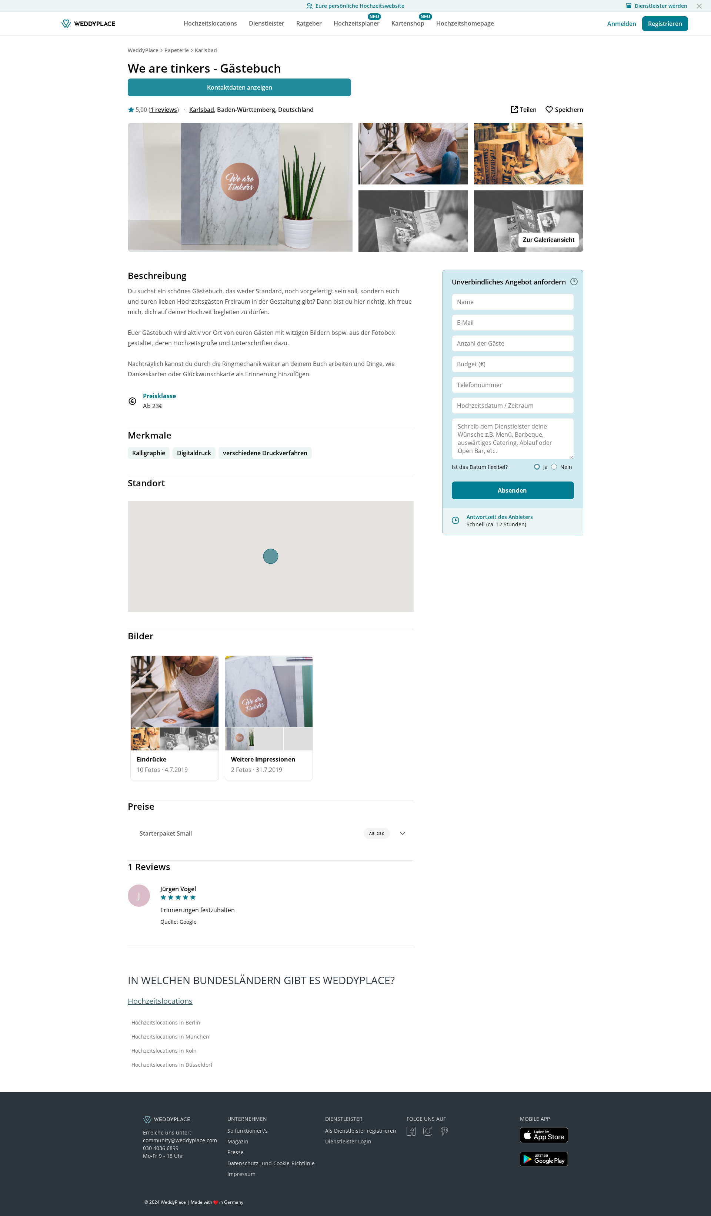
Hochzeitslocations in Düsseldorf (172, 1065)
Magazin (237, 1141)
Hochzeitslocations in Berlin (165, 1022)
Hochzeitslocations (160, 1001)
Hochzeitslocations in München (170, 1036)
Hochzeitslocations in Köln (164, 1050)
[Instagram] (427, 1132)
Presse (235, 1152)
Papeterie (176, 50)
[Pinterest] (444, 1132)
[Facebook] (411, 1132)
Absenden (512, 490)
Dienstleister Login (348, 1141)
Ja (545, 467)
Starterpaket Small (262, 833)
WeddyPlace (143, 50)
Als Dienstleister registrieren (360, 1130)
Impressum (241, 1173)
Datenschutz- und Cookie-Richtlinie (271, 1163)
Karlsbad (206, 50)
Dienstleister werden (661, 6)
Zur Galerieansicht (548, 240)
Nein (566, 467)
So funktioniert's (247, 1130)
